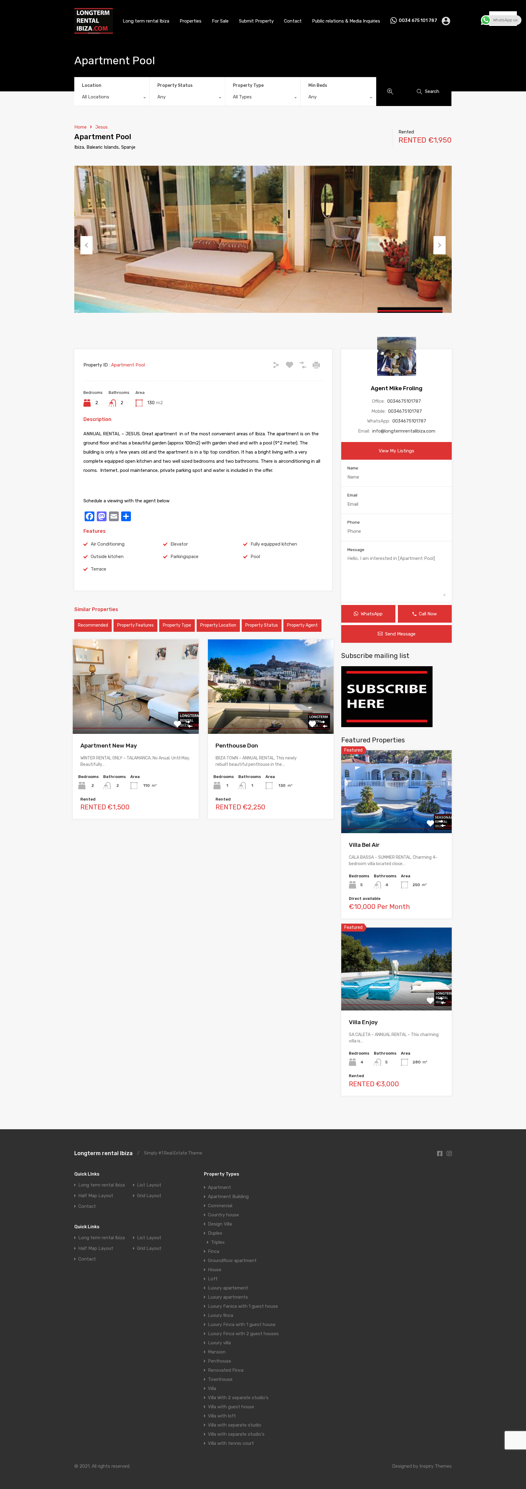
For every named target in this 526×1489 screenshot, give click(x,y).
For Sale (220, 21)
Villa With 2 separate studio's (238, 1397)
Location (91, 85)
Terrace (98, 569)
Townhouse (220, 1379)
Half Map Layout (95, 1196)
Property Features (135, 625)
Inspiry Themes (435, 1466)
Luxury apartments (228, 1297)
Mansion (217, 1352)
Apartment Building (228, 1196)
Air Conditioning (107, 544)
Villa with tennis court (231, 1443)
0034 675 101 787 (418, 20)
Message (355, 549)
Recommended (93, 625)
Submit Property (256, 21)
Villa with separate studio (234, 1425)
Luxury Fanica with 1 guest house (243, 1306)
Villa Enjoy (363, 1022)
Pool (255, 556)
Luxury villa (219, 1343)
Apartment (219, 1187)
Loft (213, 1279)
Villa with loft (222, 1416)
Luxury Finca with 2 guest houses (243, 1333)
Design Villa (220, 1224)
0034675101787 (404, 401)
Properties (191, 21)
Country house (223, 1215)
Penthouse (219, 1361)
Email (352, 495)
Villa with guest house (231, 1406)
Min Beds (317, 85)
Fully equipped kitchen (274, 544)
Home (80, 127)
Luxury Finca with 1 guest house (241, 1324)
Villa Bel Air (364, 844)
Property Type (248, 85)
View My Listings (396, 451)
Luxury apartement (228, 1288)
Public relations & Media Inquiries (346, 21)
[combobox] (111, 98)
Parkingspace (184, 556)
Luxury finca (220, 1315)
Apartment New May (108, 745)
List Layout (149, 1185)
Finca (213, 1251)
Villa (212, 1388)
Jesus (101, 127)
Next (439, 245)
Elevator (179, 544)
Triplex (218, 1242)
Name (352, 468)
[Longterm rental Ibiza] (93, 31)
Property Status (175, 85)
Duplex (215, 1233)
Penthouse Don (237, 745)
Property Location (218, 625)
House (214, 1269)
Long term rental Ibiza (146, 21)
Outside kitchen (107, 556)
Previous (86, 245)
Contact (293, 21)
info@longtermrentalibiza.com (403, 431)
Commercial (220, 1205)
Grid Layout (149, 1196)
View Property (136, 714)
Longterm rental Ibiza (103, 1153)
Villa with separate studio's (236, 1434)
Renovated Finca (226, 1370)
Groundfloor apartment (232, 1260)
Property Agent (302, 625)
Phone (353, 522)
